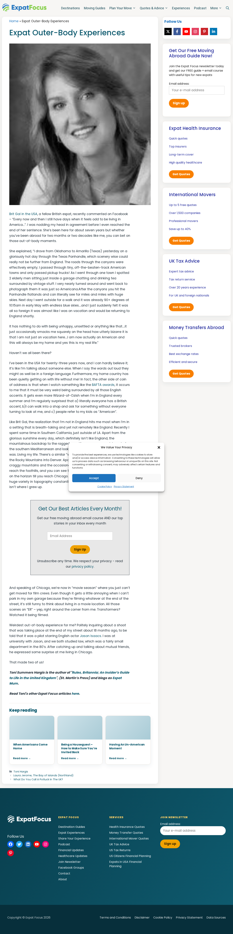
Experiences (181, 8)
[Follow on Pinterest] (204, 31)
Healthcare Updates (72, 856)
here (75, 693)
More (214, 8)
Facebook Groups (71, 868)
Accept (94, 478)
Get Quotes (181, 174)
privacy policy (83, 566)
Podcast (200, 8)
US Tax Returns (120, 850)
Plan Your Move (120, 8)
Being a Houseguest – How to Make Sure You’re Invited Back (79, 748)
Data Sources (216, 917)
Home (14, 21)
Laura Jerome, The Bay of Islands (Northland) (43, 775)
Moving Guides (94, 8)
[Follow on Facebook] (177, 31)
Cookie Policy (104, 486)
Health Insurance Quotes (127, 827)
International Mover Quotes (129, 838)
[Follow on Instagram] (195, 31)
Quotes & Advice (152, 8)
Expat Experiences (71, 833)
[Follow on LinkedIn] (213, 31)
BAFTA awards (103, 385)
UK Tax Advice (119, 844)
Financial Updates (71, 850)
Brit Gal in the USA (23, 214)
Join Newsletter (69, 862)
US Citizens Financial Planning (130, 856)
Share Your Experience (74, 838)
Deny (139, 478)
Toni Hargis (20, 771)
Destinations (70, 8)
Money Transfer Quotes (126, 833)
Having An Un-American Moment (127, 746)
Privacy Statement (124, 486)
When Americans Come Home (30, 746)
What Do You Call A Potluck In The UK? (38, 779)
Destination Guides (71, 827)
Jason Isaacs (90, 636)
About (62, 879)
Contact (64, 873)
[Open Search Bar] (227, 8)
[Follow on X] (168, 31)
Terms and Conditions (115, 917)
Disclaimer (142, 917)
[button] (159, 447)
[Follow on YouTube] (186, 31)
